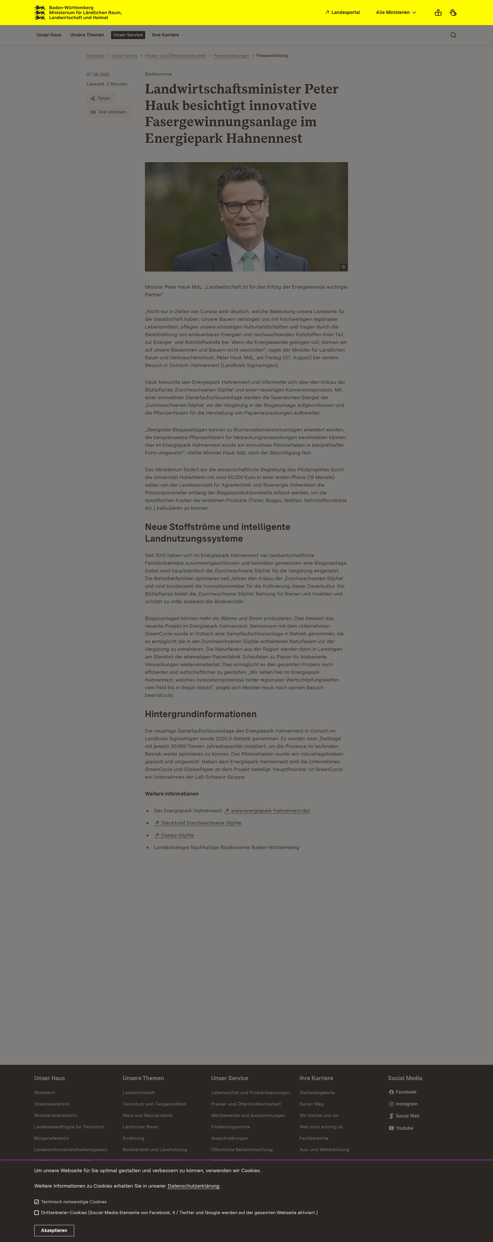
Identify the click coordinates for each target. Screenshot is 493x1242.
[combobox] (397, 13)
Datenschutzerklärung (193, 1186)
